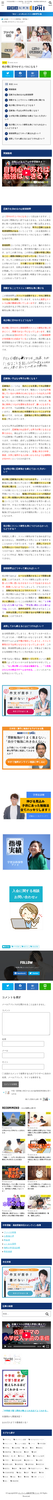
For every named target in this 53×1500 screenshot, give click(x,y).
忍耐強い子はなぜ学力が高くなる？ (22, 111)
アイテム (8, 1439)
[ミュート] (44, 1346)
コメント (6, 1010)
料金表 (7, 1240)
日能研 (23, 1468)
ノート (33, 1444)
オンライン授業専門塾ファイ (29, 1493)
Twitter (35, 973)
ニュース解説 (21, 1444)
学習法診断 (18, 1460)
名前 (4, 1039)
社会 (14, 1477)
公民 (26, 1448)
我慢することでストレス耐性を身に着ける (25, 100)
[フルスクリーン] (47, 1346)
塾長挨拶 (8, 1251)
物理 (35, 1472)
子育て (7, 1460)
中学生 (7, 1448)
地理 (35, 1452)
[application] (26, 1335)
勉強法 (40, 1448)
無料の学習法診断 (12, 1248)
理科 (42, 1472)
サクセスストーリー (37, 1439)
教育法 (26, 947)
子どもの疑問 (39, 1456)
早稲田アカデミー (36, 1468)
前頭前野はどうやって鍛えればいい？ (23, 133)
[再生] (5, 1346)
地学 (27, 1452)
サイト (5, 1062)
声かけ (22, 1456)
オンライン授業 (20, 1439)
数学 (15, 1468)
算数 (27, 1477)
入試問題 (17, 1448)
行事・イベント (38, 1477)
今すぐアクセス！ (19, 711)
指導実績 (30, 1464)
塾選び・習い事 (10, 1456)
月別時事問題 (9, 1472)
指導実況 (20, 1464)
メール (5, 1050)
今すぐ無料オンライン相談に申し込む (26, 762)
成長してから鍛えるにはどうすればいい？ (25, 139)
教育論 (5, 62)
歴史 (20, 1472)
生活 (6, 1477)
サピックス (9, 1444)
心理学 (40, 1460)
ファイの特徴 (10, 1232)
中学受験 (16, 947)
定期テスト (30, 1460)
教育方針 (41, 1464)
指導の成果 (9, 1464)
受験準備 (8, 1452)
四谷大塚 (18, 1452)
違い (6, 1481)
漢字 (27, 1472)
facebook (21, 973)
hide (15, 84)
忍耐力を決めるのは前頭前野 (19, 95)
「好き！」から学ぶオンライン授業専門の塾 (26, 14)
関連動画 (11, 89)
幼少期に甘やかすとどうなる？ (20, 105)
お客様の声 (9, 1236)
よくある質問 (10, 1244)
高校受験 (35, 947)
